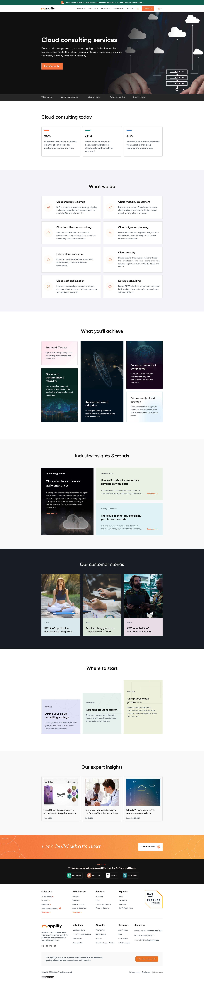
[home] (47, 8)
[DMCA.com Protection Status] (47, 977)
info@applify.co (153, 940)
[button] (55, 2)
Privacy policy (134, 972)
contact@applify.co (155, 931)
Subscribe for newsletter (146, 959)
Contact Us (148, 8)
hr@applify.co (149, 935)
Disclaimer (146, 972)
